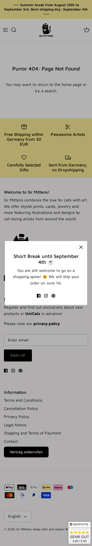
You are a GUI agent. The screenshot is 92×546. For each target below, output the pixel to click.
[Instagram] (46, 296)
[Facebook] (38, 296)
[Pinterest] (53, 296)
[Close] (81, 247)
